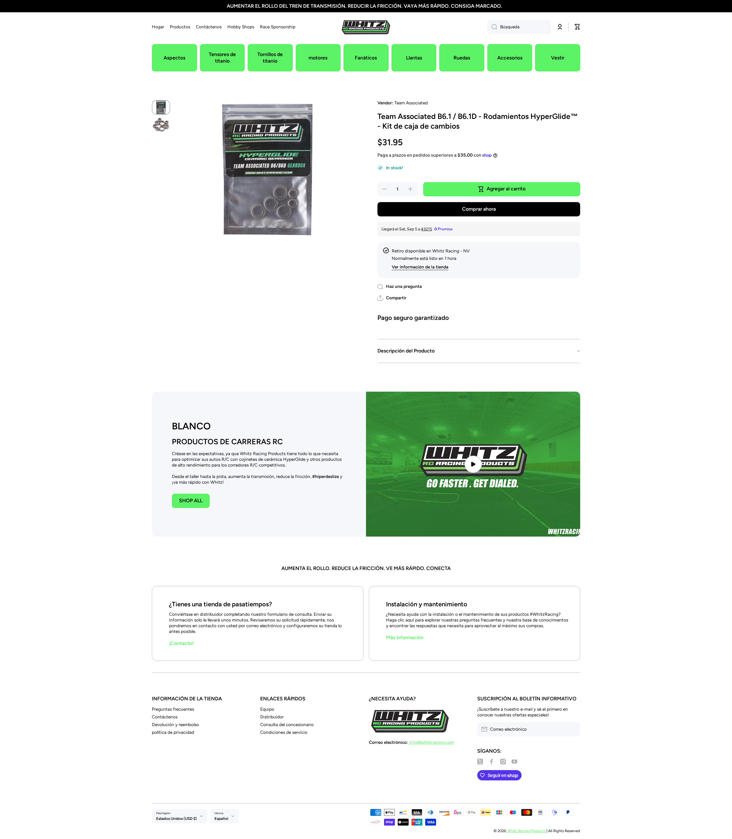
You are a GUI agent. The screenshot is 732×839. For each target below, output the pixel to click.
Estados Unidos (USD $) (176, 818)
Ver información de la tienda (420, 267)
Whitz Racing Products (527, 830)
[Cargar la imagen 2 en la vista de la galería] (161, 124)
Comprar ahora (479, 209)
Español (221, 818)
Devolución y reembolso (175, 724)
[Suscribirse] (573, 729)
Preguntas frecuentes (173, 709)
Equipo (267, 709)
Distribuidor (272, 717)
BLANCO (191, 426)
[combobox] (519, 27)
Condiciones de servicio (283, 732)
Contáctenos (165, 717)
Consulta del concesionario (287, 724)
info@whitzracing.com (431, 742)
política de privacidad (173, 732)
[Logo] (366, 27)
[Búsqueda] (492, 27)
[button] (392, 298)
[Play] (473, 464)
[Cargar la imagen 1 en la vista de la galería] (161, 107)
